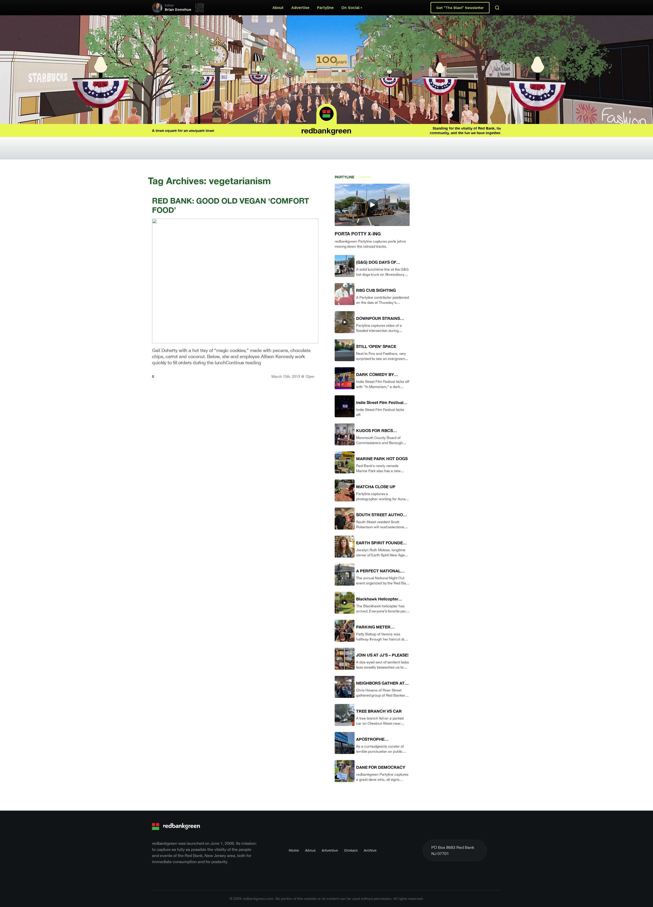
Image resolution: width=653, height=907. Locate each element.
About (278, 7)
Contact (351, 850)
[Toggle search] (497, 7)
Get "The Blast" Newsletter (460, 8)
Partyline (325, 7)
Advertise (300, 7)
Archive (370, 850)
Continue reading (243, 362)
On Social (350, 7)
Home (294, 850)
